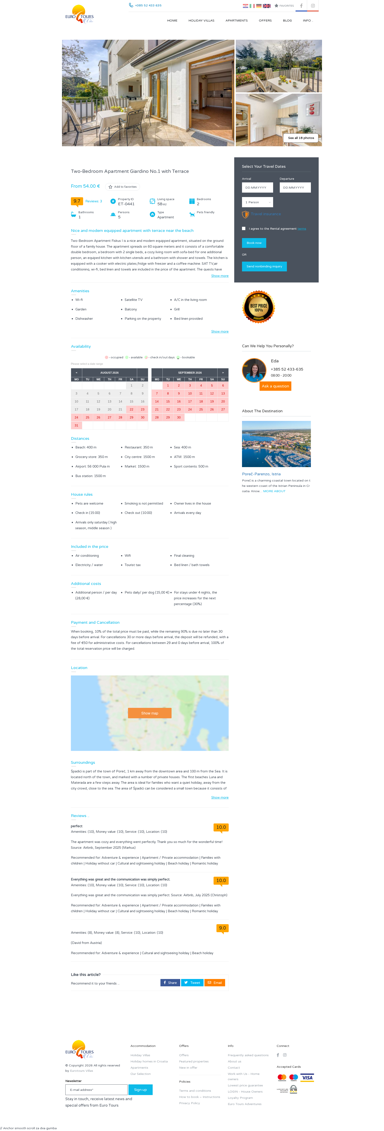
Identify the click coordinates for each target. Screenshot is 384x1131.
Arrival (246, 179)
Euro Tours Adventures (245, 1104)
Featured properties (194, 1061)
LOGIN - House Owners (245, 1091)
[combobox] (257, 202)
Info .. (308, 20)
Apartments (237, 20)
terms (302, 229)
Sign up (140, 1090)
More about (274, 491)
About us (234, 1061)
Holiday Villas (201, 20)
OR (244, 255)
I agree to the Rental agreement (277, 229)
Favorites (287, 5)
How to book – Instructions (199, 1097)
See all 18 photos (301, 138)
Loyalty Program (240, 1098)
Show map (149, 713)
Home (172, 20)
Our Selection (140, 1074)
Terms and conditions (195, 1091)
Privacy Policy (189, 1103)
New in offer (188, 1068)
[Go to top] (371, 1118)
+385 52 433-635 (287, 369)
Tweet (195, 983)
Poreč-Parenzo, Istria (261, 474)
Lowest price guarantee (245, 1085)
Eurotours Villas (81, 1071)
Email (217, 983)
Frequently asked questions (248, 1055)
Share (172, 983)
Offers (265, 20)
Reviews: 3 (93, 201)
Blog (287, 20)
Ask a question (275, 386)
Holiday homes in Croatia (149, 1061)
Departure (287, 179)
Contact (234, 1068)
